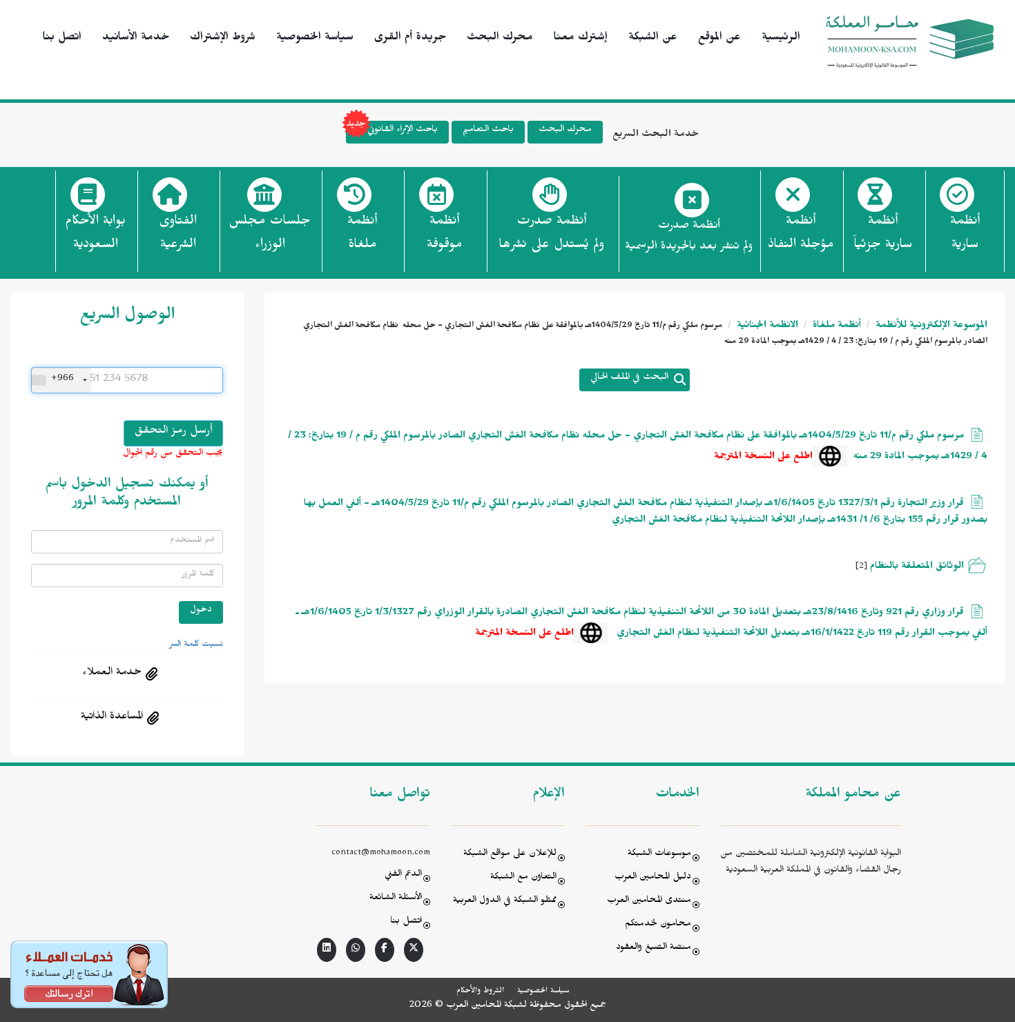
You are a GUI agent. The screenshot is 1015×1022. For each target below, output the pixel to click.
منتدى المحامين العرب (649, 901)
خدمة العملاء (112, 673)
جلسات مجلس (270, 235)
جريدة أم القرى (410, 39)
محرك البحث (500, 39)
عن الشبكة (652, 39)
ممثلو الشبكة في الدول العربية (505, 901)
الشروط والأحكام (480, 991)
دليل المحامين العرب (653, 878)
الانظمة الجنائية (766, 327)
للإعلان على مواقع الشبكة (510, 855)
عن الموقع (719, 39)
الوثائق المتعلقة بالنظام (917, 567)
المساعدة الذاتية (112, 718)
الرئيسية (781, 39)
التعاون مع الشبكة (523, 878)
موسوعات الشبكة (659, 855)
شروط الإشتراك (222, 39)
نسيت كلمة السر (196, 645)
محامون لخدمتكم (658, 925)
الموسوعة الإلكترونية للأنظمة (930, 327)
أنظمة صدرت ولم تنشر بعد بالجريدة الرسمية (689, 237)
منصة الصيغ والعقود (653, 948)
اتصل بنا (62, 39)
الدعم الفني (403, 875)
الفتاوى (178, 235)
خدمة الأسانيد (135, 39)
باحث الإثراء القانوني (402, 131)
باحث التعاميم (488, 131)
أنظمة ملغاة (835, 327)
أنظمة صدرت (551, 235)
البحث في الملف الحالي (629, 378)
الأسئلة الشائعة (395, 899)
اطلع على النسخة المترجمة (763, 458)
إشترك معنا (581, 39)
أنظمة (965, 235)
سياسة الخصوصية (315, 39)
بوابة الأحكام (95, 235)
